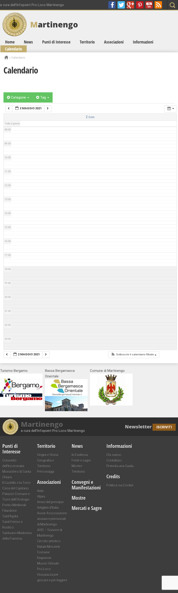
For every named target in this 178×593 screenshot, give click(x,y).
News (28, 42)
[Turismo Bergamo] (21, 404)
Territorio (87, 42)
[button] (133, 355)
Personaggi (45, 471)
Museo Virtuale (48, 563)
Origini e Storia (47, 455)
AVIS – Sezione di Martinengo (49, 532)
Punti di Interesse (56, 42)
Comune (43, 552)
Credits (113, 476)
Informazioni (143, 42)
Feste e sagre (81, 460)
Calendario (13, 49)
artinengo (54, 24)
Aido (40, 491)
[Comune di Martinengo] (111, 404)
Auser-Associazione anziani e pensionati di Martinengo (52, 518)
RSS (158, 5)
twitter (121, 5)
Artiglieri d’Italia (48, 508)
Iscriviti (164, 427)
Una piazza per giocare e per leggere (52, 577)
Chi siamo (113, 455)
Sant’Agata (10, 516)
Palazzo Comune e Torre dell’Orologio (16, 496)
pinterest (139, 5)
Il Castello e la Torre (16, 483)
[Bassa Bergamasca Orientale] (66, 410)
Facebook (112, 5)
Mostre (77, 466)
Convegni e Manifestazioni (86, 484)
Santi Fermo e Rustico (12, 524)
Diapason (44, 558)
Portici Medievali (14, 505)
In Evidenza (80, 455)
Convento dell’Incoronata (13, 463)
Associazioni (114, 42)
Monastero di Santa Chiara (16, 474)
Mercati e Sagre (87, 508)
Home (10, 42)
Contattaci (113, 460)
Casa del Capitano (15, 488)
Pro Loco (44, 569)
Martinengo (42, 424)
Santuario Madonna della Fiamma (17, 535)
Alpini (41, 496)
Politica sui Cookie (119, 485)
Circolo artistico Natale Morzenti (48, 544)
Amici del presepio (50, 502)
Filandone (9, 511)
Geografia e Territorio (45, 463)
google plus (130, 5)
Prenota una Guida (120, 466)
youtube (149, 5)
